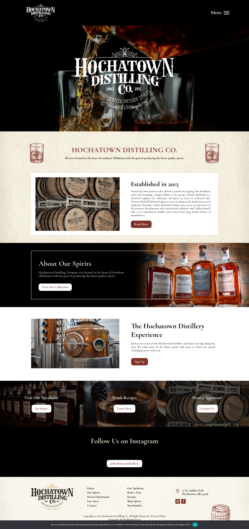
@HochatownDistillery (124, 463)
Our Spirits (93, 493)
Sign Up (140, 362)
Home (90, 488)
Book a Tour (134, 493)
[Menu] (226, 13)
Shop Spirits (134, 501)
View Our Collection (55, 287)
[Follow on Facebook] (183, 501)
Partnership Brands (98, 497)
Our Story (93, 501)
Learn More (124, 408)
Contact (92, 506)
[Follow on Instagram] (177, 501)
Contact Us (207, 408)
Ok (195, 524)
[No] (245, 524)
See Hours (41, 408)
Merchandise (134, 506)
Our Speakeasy (135, 488)
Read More (141, 224)
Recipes (131, 497)
